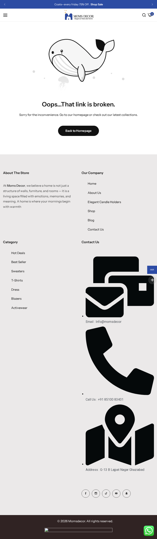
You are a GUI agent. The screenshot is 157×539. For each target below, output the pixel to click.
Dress (15, 290)
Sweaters (17, 271)
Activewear (19, 308)
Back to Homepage (78, 131)
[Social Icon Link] (86, 493)
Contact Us (96, 229)
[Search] (144, 15)
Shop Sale (97, 4)
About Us (94, 193)
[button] (4, 4)
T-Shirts (17, 280)
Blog (91, 220)
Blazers (16, 299)
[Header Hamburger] (7, 15)
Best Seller (18, 262)
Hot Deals (18, 253)
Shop (91, 211)
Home (92, 183)
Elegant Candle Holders (104, 202)
